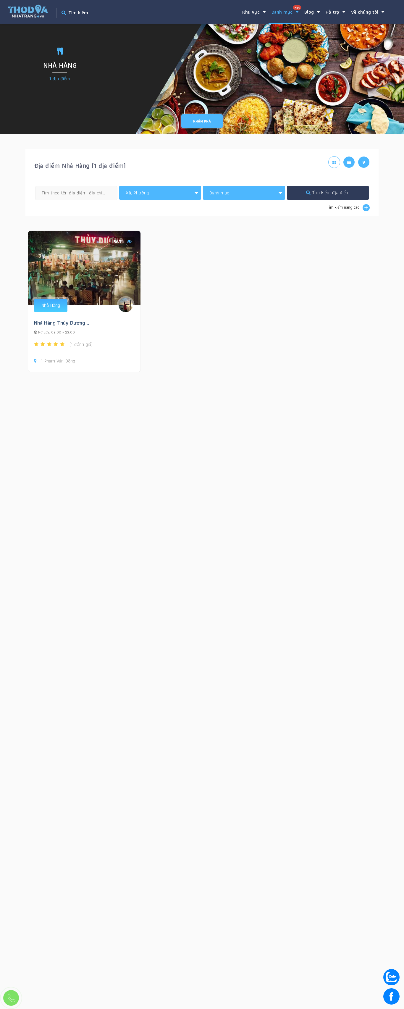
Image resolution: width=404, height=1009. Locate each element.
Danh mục (286, 10)
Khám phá (202, 121)
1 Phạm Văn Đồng (58, 361)
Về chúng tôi (365, 12)
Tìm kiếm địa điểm (330, 192)
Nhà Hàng (50, 305)
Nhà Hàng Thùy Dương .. (61, 322)
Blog (309, 12)
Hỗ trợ (333, 12)
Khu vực (251, 12)
